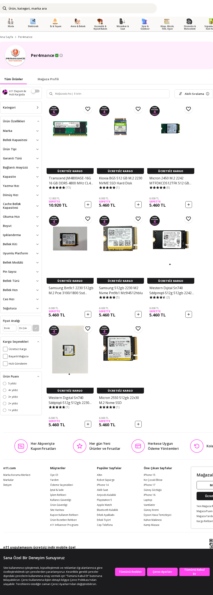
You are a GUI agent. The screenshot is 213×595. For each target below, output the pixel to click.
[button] (170, 264)
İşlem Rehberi (58, 495)
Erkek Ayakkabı (105, 515)
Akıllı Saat (102, 490)
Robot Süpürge (106, 480)
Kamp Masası (151, 525)
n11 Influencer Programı (64, 525)
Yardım (54, 480)
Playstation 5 (104, 500)
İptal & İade (57, 490)
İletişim (7, 485)
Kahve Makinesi (153, 520)
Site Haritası (57, 510)
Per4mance (25, 37)
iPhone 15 (149, 475)
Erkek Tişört (104, 520)
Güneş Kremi (151, 510)
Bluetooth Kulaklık (107, 510)
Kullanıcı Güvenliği (60, 500)
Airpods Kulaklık (106, 495)
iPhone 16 (149, 495)
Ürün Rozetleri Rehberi (63, 520)
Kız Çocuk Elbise (153, 480)
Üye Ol (54, 475)
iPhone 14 (103, 485)
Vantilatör (149, 505)
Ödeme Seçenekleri (61, 485)
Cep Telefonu (105, 525)
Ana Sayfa (6, 37)
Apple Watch (104, 505)
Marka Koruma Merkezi (16, 475)
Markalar (8, 480)
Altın (99, 475)
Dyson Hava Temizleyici (157, 515)
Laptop (148, 500)
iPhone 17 (149, 485)
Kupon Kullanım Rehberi (64, 515)
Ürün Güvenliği (58, 505)
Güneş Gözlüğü (153, 490)
